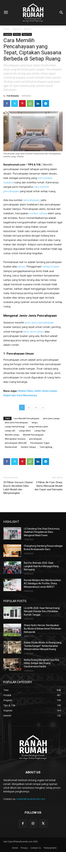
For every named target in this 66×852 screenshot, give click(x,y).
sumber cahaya (38, 213)
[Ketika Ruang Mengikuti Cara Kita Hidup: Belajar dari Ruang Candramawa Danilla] (12, 664)
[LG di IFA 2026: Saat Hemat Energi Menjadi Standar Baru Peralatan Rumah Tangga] (12, 613)
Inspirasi (17, 29)
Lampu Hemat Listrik (38, 426)
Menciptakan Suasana (15, 438)
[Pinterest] (22, 103)
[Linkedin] (38, 103)
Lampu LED (10, 430)
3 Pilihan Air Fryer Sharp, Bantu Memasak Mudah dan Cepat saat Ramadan (49, 486)
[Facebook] (6, 103)
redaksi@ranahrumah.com (30, 799)
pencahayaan (31, 200)
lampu (21, 266)
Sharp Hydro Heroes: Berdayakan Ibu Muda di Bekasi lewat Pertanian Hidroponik (42, 628)
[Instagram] (33, 823)
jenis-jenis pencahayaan (39, 322)
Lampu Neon (25, 430)
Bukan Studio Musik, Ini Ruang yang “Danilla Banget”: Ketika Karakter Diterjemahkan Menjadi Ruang (42, 646)
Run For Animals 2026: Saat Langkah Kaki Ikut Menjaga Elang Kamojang (41, 566)
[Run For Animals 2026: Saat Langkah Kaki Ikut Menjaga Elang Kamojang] (12, 567)
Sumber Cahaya (28, 447)
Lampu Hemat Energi (15, 426)
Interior (27, 29)
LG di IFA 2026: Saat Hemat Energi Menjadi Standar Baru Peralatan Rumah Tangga (42, 611)
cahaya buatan (50, 266)
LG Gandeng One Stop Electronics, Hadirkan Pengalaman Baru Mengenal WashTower (42, 532)
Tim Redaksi (12, 95)
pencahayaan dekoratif (16, 443)
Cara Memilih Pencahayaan (26, 418)
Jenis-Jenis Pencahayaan (16, 422)
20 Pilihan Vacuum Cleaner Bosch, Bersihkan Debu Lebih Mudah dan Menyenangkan (18, 488)
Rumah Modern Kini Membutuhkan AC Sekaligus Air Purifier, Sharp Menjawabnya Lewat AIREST (42, 583)
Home (6, 29)
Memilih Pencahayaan (33, 434)
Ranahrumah (11, 447)
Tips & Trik (27, 34)
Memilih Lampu (12, 434)
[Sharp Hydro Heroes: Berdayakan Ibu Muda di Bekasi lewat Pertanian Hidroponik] (12, 630)
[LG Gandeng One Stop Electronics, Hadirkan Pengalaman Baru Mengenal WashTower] (12, 533)
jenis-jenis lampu (33, 331)
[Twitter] (14, 103)
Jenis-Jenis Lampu (51, 418)
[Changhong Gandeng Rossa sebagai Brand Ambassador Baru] (12, 550)
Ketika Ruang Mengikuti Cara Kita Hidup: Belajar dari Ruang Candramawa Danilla (41, 663)
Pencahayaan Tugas (40, 443)
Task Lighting (45, 447)
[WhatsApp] (30, 103)
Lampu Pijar (40, 430)
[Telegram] (45, 103)
